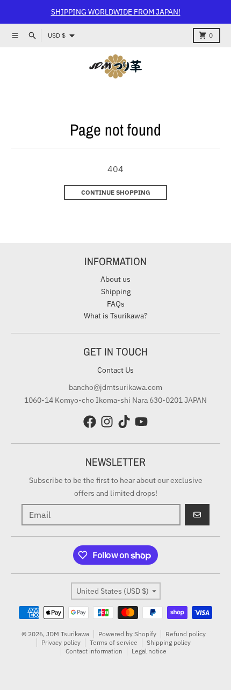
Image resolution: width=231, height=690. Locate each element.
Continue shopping (115, 192)
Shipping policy (169, 642)
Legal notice (149, 651)
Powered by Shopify (127, 634)
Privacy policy (61, 642)
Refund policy (185, 634)
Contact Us (115, 370)
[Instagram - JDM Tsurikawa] (106, 421)
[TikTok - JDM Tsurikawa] (124, 421)
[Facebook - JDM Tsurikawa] (89, 421)
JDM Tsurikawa (67, 634)
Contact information (94, 651)
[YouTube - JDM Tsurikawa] (141, 421)
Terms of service (114, 642)
